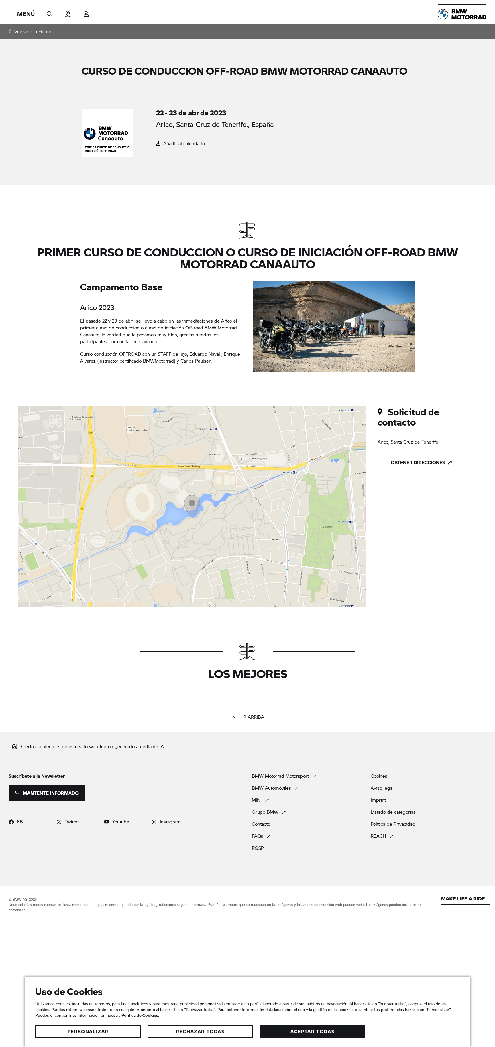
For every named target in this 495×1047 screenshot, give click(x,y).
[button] (22, 14)
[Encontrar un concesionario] (67, 12)
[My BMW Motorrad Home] (462, 14)
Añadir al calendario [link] (183, 143)
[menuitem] (30, 31)
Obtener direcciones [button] (418, 462)
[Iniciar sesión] (86, 12)
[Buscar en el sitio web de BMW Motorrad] (49, 12)
